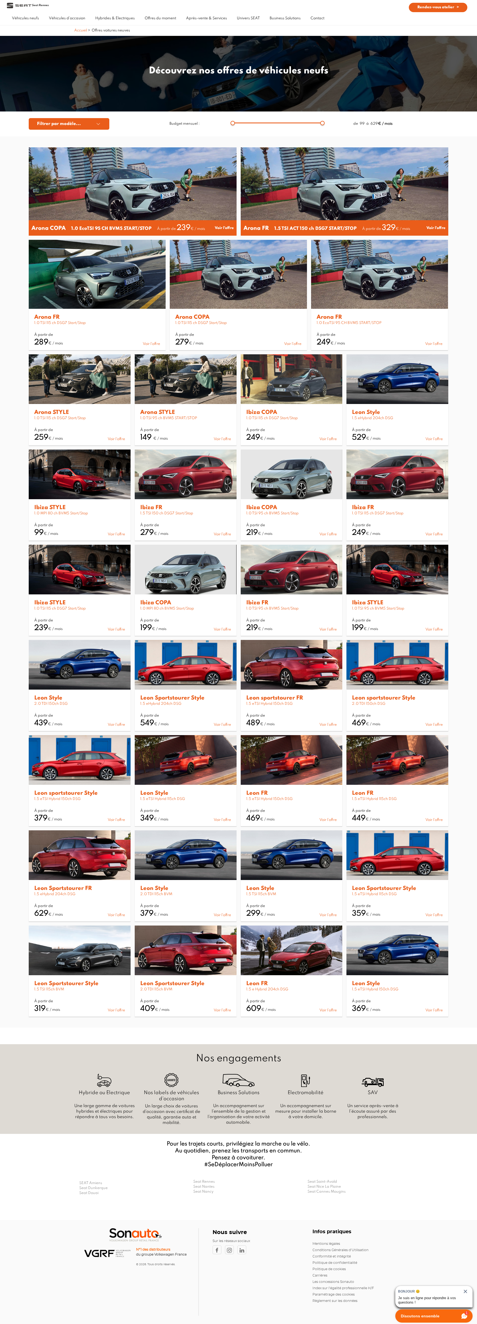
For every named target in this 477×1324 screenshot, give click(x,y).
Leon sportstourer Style (383, 698)
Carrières (319, 1275)
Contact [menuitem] (317, 18)
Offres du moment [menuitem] (160, 18)
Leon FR (257, 793)
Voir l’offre (224, 228)
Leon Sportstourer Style (172, 698)
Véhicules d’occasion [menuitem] (67, 18)
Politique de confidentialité (334, 1262)
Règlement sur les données (334, 1300)
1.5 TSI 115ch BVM (261, 894)
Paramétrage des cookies (333, 1294)
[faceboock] (219, 1249)
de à (373, 124)
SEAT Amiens (90, 1183)
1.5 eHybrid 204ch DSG (372, 418)
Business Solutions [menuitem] (285, 18)
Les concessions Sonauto (333, 1281)
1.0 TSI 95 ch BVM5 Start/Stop (272, 513)
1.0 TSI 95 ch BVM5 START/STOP (168, 418)
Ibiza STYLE (50, 508)
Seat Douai (89, 1193)
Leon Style (366, 412)
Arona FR (256, 228)
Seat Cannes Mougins (327, 1191)
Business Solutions (238, 1092)
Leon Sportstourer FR (63, 888)
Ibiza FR (151, 508)
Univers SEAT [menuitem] (248, 18)
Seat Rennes (204, 1182)
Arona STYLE (51, 412)
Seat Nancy (203, 1191)
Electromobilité (306, 1092)
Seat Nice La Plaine (324, 1187)
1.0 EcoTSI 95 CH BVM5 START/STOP (111, 228)
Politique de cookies (329, 1269)
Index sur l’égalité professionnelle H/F (343, 1288)
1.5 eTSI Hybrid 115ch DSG (162, 799)
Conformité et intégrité (331, 1256)
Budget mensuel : (184, 124)
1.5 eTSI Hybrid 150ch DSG (269, 704)
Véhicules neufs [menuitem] (25, 18)
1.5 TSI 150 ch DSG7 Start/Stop (166, 513)
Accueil (81, 30)
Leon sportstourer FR (274, 698)
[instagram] (231, 1249)
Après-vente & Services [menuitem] (206, 18)
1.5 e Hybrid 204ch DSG (267, 989)
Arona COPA (48, 228)
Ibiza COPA (261, 412)
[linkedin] (243, 1249)
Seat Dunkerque (93, 1188)
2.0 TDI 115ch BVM (156, 894)
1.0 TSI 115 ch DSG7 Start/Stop (60, 323)
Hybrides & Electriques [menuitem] (115, 18)
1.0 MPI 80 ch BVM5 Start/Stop (61, 513)
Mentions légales (326, 1243)
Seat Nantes (203, 1187)
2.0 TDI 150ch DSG (51, 704)
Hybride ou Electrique (104, 1092)
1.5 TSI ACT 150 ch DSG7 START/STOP (315, 228)
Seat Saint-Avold (322, 1182)
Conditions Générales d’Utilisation (340, 1250)
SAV (373, 1092)
